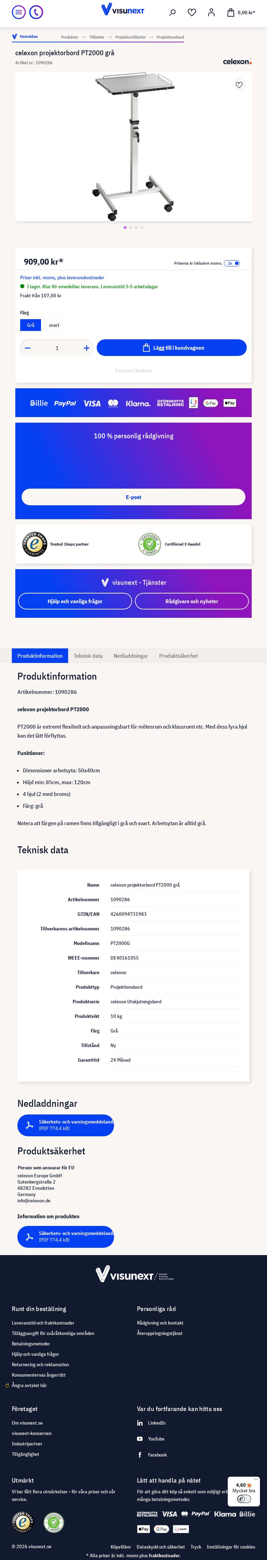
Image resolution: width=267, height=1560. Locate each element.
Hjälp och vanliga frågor (35, 1354)
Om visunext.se (27, 1423)
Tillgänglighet (25, 1454)
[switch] (244, 1499)
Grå (30, 325)
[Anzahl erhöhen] (87, 348)
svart (54, 325)
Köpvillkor (121, 1547)
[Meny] (19, 12)
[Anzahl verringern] (27, 348)
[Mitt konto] (211, 12)
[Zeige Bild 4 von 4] (141, 227)
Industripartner (27, 1444)
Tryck (196, 1547)
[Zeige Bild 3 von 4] (136, 227)
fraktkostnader (164, 1555)
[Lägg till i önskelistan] (239, 84)
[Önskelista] (192, 12)
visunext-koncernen (31, 1433)
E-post (133, 496)
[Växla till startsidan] (133, 12)
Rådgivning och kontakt (160, 1323)
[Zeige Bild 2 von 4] (130, 227)
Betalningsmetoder (31, 1344)
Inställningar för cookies (231, 1547)
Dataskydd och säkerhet (161, 1547)
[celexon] (237, 61)
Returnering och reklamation (40, 1364)
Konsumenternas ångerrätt (39, 1375)
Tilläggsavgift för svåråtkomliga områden (53, 1333)
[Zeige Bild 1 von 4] (125, 227)
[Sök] (172, 12)
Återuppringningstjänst (160, 1333)
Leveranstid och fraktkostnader (43, 1323)
